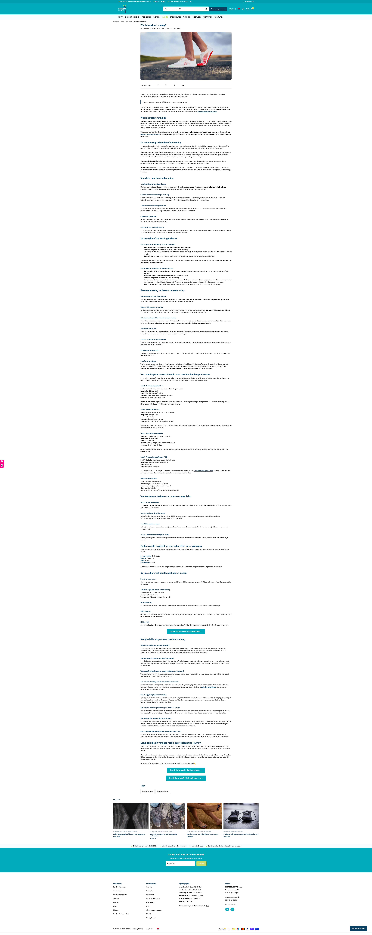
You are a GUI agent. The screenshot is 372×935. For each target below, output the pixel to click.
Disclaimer (149, 914)
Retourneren (150, 895)
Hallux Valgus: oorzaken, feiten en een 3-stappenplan (129, 834)
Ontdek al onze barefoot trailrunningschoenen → (186, 778)
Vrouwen (116, 898)
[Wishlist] (247, 9)
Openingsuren (175, 17)
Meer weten (207, 17)
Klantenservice (151, 884)
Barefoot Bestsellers (120, 895)
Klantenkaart (150, 902)
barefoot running (147, 791)
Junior (115, 906)
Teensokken (147, 17)
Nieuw (120, 17)
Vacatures (219, 17)
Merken (156, 17)
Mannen (115, 902)
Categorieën (117, 884)
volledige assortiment (208, 687)
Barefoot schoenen (132, 17)
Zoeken (206, 8)
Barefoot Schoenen (119, 887)
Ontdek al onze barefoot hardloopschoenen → (186, 632)
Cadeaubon (196, 17)
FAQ (147, 906)
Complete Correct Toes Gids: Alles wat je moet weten (202, 834)
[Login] (243, 9)
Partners (186, 17)
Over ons (149, 887)
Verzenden (149, 891)
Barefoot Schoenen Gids (121, 914)
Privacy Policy (150, 918)
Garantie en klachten (153, 898)
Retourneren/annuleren (218, 9)
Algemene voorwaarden (153, 910)
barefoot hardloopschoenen (150, 134)
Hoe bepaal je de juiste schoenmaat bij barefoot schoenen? (240, 834)
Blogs (122, 21)
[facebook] (232, 909)
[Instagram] (227, 909)
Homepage (116, 21)
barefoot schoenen (163, 791)
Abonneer (201, 863)
